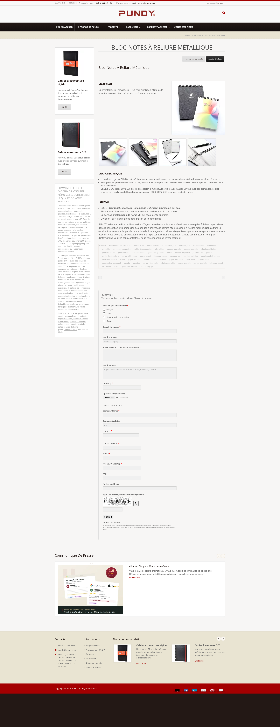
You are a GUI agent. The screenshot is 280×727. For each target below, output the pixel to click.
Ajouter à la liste (215, 59)
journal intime (123, 252)
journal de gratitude (156, 252)
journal (169, 252)
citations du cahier (168, 263)
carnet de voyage (146, 266)
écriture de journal (182, 252)
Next (223, 556)
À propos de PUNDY (89, 27)
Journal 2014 (138, 246)
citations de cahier (150, 259)
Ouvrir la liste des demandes (66, 3)
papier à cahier (134, 259)
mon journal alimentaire (210, 256)
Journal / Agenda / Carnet (215, 35)
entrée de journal (139, 252)
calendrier (106, 249)
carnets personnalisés (67, 316)
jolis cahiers (159, 249)
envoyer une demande (193, 59)
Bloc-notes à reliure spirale (120, 246)
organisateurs (203, 259)
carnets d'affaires (80, 319)
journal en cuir (145, 256)
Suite (64, 106)
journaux (209, 252)
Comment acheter (157, 27)
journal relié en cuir (129, 256)
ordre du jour (171, 246)
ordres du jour (184, 246)
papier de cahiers (176, 259)
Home (187, 35)
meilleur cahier (198, 246)
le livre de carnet (216, 263)
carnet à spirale (184, 263)
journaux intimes (108, 252)
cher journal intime (208, 249)
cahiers (163, 259)
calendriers (211, 246)
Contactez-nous (184, 27)
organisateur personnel (111, 263)
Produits (112, 27)
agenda (127, 263)
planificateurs (63, 321)
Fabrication (133, 27)
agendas (136, 263)
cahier (122, 259)
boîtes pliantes (64, 327)
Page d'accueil (64, 27)
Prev (219, 556)
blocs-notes (190, 259)
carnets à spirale (78, 324)
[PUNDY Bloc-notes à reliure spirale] (113, 153)
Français (219, 3)
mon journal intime (191, 256)
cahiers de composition (122, 249)
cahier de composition (143, 249)
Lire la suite (134, 577)
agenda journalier (174, 249)
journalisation (198, 252)
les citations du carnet (110, 266)
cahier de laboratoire (110, 256)
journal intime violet (150, 263)
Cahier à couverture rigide (151, 645)
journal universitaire (155, 246)
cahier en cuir (175, 256)
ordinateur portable (109, 259)
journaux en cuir (160, 256)
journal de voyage (129, 266)
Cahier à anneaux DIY (207, 645)
